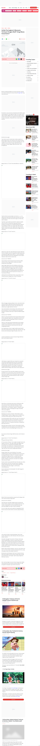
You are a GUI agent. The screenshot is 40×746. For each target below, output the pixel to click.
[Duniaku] (3, 7)
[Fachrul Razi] (3, 577)
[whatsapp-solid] (16, 59)
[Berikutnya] (25, 586)
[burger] (37, 7)
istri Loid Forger (14, 688)
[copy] (23, 59)
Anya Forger (17, 696)
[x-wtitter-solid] (21, 59)
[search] (29, 7)
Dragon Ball (20, 92)
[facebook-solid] (19, 59)
